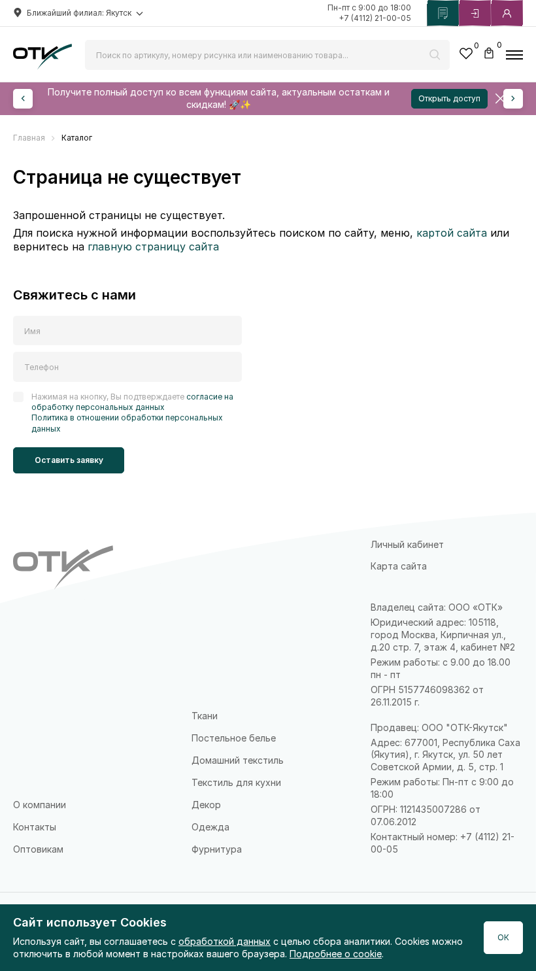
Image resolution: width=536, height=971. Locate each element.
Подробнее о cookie (336, 953)
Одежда (210, 826)
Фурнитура (217, 849)
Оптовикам (38, 849)
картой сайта (451, 232)
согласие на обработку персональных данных (132, 402)
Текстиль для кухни (236, 782)
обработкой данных (224, 941)
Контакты (34, 826)
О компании (39, 804)
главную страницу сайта (153, 246)
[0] (466, 55)
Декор (206, 804)
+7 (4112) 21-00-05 (375, 18)
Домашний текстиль (238, 760)
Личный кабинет (407, 544)
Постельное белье (234, 737)
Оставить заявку (69, 460)
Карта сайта (399, 565)
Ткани (205, 715)
